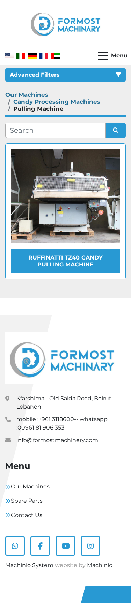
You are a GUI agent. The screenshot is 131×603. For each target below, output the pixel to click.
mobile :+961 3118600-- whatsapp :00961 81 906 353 (62, 423)
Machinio (99, 565)
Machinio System (29, 565)
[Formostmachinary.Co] (62, 357)
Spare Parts (27, 500)
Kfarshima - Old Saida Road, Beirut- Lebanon (65, 402)
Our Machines (30, 486)
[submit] (116, 130)
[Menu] (103, 56)
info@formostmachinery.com (57, 440)
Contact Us (26, 515)
